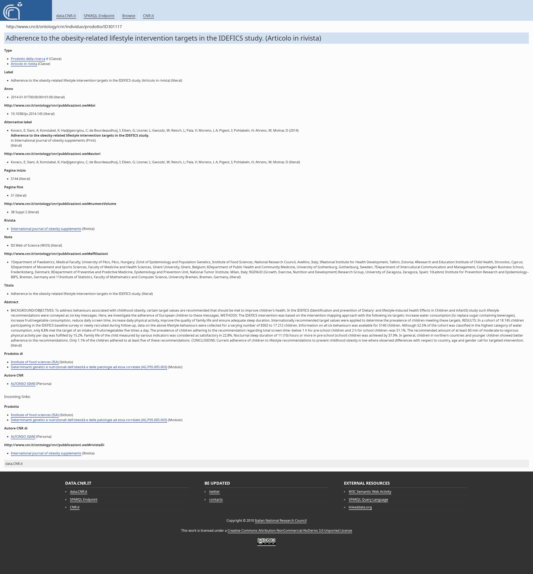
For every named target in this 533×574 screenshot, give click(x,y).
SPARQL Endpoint (99, 15)
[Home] (26, 10)
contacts (216, 499)
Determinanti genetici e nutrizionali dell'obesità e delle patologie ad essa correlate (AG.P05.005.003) (89, 367)
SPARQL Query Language (368, 499)
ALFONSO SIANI (23, 383)
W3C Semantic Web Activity (370, 491)
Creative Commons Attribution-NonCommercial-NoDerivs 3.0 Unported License (290, 530)
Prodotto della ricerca (28, 58)
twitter (214, 491)
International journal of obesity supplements (46, 228)
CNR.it (148, 15)
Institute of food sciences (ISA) (35, 362)
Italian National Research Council (281, 520)
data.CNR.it (66, 15)
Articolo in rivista (24, 63)
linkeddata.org (360, 507)
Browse (128, 15)
